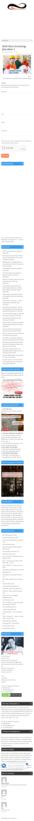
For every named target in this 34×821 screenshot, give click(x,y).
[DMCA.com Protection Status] (11, 696)
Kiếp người (5, 572)
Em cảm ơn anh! (5, 810)
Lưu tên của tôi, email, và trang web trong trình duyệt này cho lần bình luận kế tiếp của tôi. (16, 142)
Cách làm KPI (4, 525)
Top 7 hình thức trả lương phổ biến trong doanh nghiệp (17, 78)
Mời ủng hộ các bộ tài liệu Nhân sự (12, 449)
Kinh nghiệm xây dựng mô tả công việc (13, 579)
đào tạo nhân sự (10, 509)
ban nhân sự (9, 517)
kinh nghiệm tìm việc (9, 515)
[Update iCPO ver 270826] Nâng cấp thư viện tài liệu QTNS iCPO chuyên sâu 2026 (13, 264)
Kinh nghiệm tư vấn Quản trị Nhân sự (12, 574)
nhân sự (3, 505)
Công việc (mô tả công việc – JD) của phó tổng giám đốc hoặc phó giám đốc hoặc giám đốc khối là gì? (13, 309)
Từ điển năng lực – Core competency (12, 612)
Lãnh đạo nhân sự (7, 583)
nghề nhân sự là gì (18, 517)
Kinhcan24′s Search (6, 745)
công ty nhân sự (16, 523)
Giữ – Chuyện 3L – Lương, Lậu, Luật (12, 565)
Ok (2, 797)
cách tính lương (7, 523)
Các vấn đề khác (7, 544)
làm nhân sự (18, 505)
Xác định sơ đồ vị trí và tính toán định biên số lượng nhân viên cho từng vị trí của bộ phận (13, 361)
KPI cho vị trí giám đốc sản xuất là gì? (12, 251)
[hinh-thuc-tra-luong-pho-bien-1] (17, 73)
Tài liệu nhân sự (7, 600)
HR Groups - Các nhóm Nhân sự (11, 455)
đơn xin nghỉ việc (12, 513)
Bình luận (3, 91)
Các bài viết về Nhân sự (9, 537)
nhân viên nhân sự (11, 511)
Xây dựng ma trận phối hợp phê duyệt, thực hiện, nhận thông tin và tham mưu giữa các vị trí (13, 344)
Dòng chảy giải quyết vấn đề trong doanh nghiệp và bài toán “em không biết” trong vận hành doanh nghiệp (12, 288)
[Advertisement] (17, 24)
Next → (30, 76)
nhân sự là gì (4, 507)
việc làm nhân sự (10, 521)
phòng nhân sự (10, 505)
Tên (2, 114)
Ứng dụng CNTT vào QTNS (10, 623)
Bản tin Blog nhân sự (8, 535)
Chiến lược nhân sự (8, 554)
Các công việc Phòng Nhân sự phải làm (13, 540)
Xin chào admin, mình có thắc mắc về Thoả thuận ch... (14, 785)
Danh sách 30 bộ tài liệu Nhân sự (11, 451)
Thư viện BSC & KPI (8, 607)
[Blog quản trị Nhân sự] (17, 6)
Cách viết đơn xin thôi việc (9, 551)
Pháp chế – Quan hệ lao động (10, 588)
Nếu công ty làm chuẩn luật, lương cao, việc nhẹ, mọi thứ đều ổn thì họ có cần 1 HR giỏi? (13, 257)
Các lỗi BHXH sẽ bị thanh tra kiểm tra (12, 268)
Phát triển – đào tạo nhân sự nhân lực (12, 591)
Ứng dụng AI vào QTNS (9, 621)
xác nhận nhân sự (13, 507)
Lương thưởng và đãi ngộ (9, 586)
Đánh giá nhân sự (7, 628)
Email (3, 122)
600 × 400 (29, 54)
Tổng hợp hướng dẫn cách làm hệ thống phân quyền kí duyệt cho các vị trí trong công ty (13, 350)
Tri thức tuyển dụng (8, 609)
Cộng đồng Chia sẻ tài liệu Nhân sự (12, 457)
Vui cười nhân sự (7, 625)
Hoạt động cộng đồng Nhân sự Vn (11, 569)
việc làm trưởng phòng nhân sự (9, 519)
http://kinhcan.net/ (26, 739)
